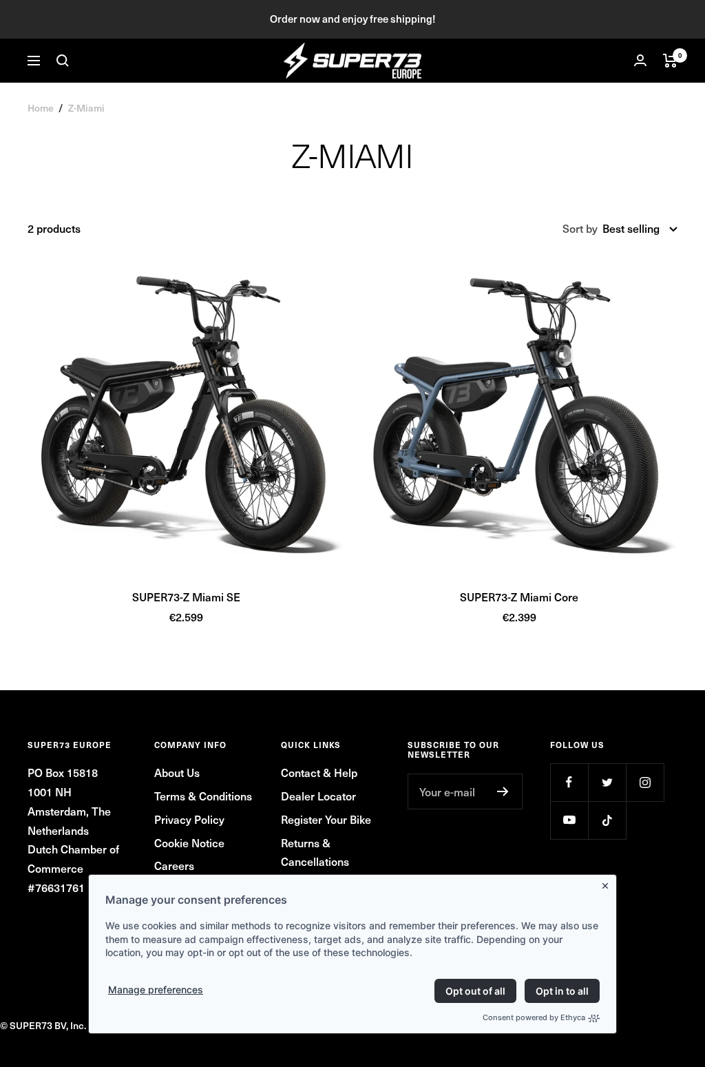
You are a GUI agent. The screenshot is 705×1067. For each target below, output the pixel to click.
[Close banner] (608, 883)
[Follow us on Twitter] (607, 782)
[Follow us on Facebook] (569, 782)
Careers (174, 865)
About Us (177, 772)
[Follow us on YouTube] (569, 820)
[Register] (503, 791)
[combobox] (639, 228)
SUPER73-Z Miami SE (186, 596)
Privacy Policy (189, 819)
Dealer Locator (318, 795)
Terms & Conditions (203, 795)
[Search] (62, 60)
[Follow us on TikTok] (607, 820)
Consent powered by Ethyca (534, 1017)
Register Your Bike (326, 819)
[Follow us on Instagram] (645, 782)
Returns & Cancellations (315, 852)
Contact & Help (319, 772)
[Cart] (670, 61)
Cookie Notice (189, 842)
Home (41, 108)
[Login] (640, 60)
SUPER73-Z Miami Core (519, 596)
